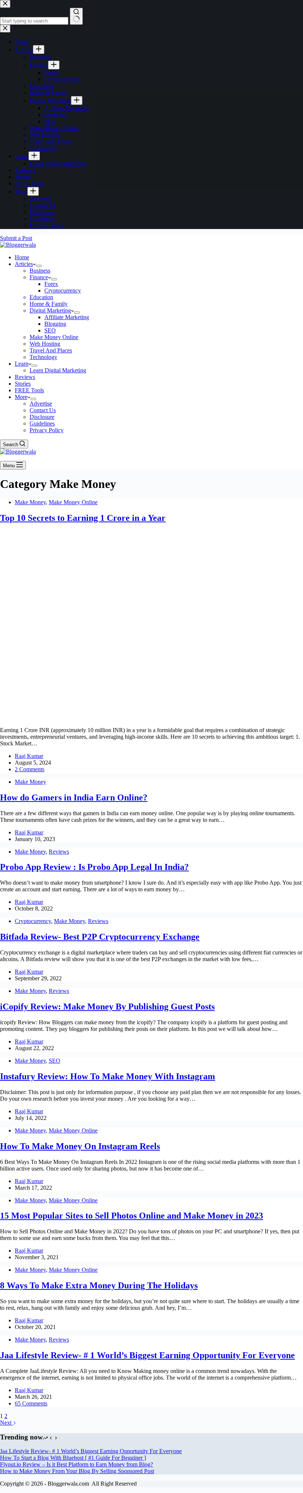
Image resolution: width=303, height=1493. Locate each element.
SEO (50, 330)
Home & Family (49, 304)
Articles (24, 264)
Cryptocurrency (62, 290)
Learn (21, 364)
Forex (51, 284)
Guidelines (42, 423)
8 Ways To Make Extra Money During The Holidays (99, 1285)
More (21, 397)
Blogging (55, 324)
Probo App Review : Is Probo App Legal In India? (94, 867)
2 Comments (29, 769)
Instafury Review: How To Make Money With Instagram (107, 1076)
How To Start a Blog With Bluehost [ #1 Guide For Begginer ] (73, 1458)
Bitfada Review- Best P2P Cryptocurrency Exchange (100, 937)
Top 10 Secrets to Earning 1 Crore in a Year (83, 518)
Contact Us (43, 410)
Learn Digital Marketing (58, 370)
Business (40, 270)
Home (22, 257)
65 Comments (31, 1403)
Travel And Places (51, 350)
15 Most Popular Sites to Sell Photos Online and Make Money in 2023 (131, 1215)
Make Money (30, 502)
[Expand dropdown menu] (39, 266)
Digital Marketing (50, 310)
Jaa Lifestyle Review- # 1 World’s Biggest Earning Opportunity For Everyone (147, 1355)
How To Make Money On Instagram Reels (80, 1146)
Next (6, 1422)
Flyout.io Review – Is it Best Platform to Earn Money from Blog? (76, 1464)
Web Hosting (45, 344)
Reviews (25, 377)
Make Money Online (54, 337)
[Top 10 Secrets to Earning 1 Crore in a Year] (142, 717)
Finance (39, 277)
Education (41, 297)
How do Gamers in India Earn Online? (73, 797)
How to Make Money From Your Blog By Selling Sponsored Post (77, 1471)
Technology (43, 357)
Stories (23, 383)
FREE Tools (29, 390)
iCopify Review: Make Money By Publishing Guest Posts (107, 1006)
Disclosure (42, 417)
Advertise (41, 403)
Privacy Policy (47, 430)
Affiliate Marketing (66, 317)
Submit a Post (16, 238)
